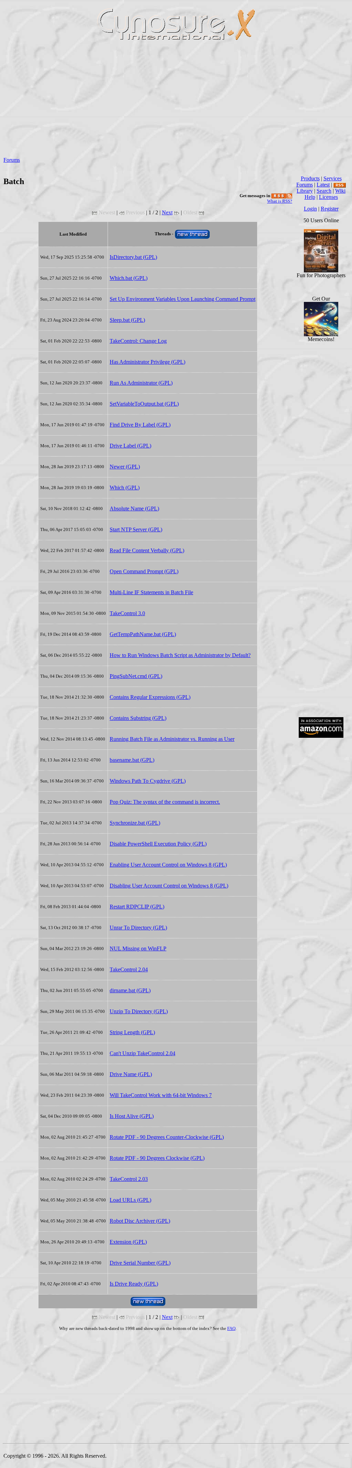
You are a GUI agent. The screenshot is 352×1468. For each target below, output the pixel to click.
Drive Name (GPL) (131, 1074)
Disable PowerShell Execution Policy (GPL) (158, 844)
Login (310, 209)
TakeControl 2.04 (129, 969)
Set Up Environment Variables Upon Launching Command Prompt (182, 299)
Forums (11, 160)
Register (330, 209)
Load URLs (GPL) (130, 1200)
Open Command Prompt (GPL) (144, 571)
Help (310, 197)
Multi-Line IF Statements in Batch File (151, 592)
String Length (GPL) (132, 1032)
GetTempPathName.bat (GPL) (143, 634)
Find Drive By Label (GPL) (140, 425)
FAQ (231, 1328)
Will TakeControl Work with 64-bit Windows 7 (161, 1095)
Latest (323, 185)
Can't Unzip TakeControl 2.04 (142, 1053)
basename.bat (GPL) (132, 760)
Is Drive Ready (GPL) (134, 1284)
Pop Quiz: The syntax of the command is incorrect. (165, 802)
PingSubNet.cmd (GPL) (136, 676)
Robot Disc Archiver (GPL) (140, 1221)
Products (310, 178)
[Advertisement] (176, 103)
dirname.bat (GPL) (130, 990)
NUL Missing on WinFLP (138, 948)
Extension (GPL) (128, 1242)
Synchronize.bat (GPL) (135, 823)
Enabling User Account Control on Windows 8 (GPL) (168, 865)
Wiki (340, 191)
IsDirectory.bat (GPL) (133, 257)
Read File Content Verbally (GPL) (147, 550)
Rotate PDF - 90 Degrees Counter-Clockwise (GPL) (167, 1137)
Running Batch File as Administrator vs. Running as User (172, 739)
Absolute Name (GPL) (134, 508)
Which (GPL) (125, 487)
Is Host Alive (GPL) (132, 1116)
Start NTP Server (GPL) (136, 529)
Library (305, 191)
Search (324, 191)
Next (167, 212)
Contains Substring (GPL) (138, 718)
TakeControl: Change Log (138, 341)
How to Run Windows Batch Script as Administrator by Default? (180, 655)
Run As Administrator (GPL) (141, 383)
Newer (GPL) (125, 467)
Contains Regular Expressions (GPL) (150, 697)
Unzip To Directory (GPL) (139, 1011)
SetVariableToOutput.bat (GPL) (144, 404)
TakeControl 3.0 (127, 613)
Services (332, 178)
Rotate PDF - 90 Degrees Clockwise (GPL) (157, 1158)
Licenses (328, 197)
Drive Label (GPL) (130, 446)
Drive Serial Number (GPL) (140, 1263)
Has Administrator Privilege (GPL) (147, 362)
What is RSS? (279, 201)
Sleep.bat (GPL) (127, 320)
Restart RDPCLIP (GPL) (137, 907)
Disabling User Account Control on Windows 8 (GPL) (169, 886)
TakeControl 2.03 (129, 1179)
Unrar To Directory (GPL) (138, 927)
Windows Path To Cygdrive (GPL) (148, 781)
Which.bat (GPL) (128, 278)
